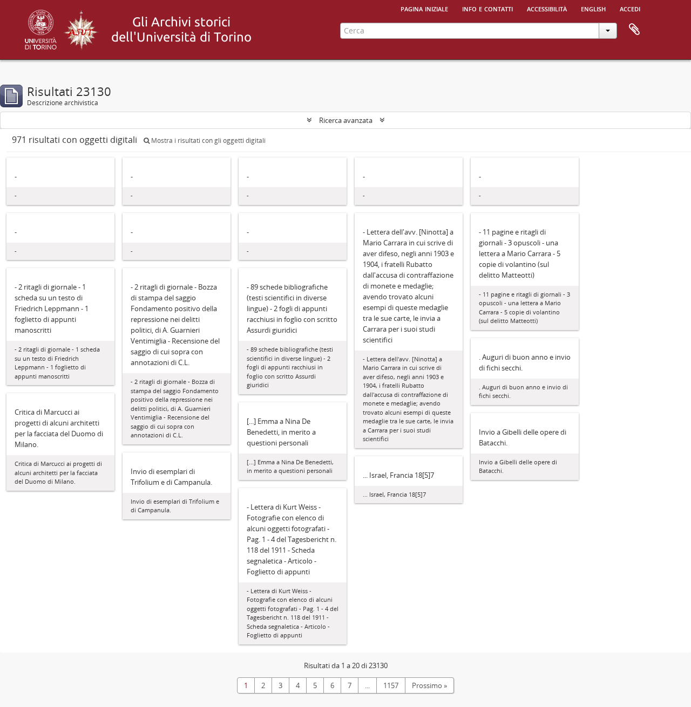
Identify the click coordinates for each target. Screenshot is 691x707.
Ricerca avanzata (345, 120)
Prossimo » (429, 685)
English (593, 8)
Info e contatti (487, 8)
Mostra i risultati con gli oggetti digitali (208, 140)
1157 (390, 685)
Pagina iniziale (424, 8)
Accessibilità (547, 8)
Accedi (630, 8)
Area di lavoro (634, 29)
